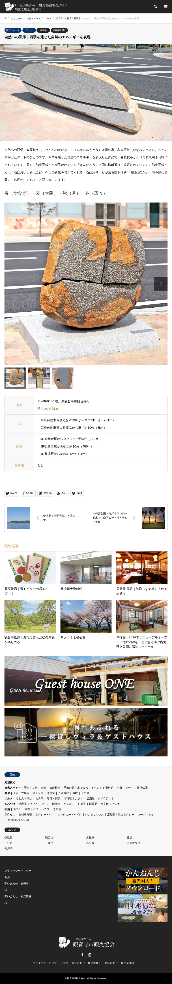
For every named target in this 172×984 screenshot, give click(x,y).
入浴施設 (63, 793)
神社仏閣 (142, 787)
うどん (34, 803)
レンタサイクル (94, 814)
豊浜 (129, 837)
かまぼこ (69, 803)
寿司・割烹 (53, 798)
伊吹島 (8, 837)
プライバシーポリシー (17, 870)
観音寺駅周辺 (59, 30)
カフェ (79, 798)
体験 (75, 793)
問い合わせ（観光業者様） (121, 963)
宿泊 (7, 809)
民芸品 (93, 803)
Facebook (82, 954)
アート (29, 30)
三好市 (8, 843)
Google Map (49, 408)
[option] (86, 284)
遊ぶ (7, 793)
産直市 (105, 803)
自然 (43, 787)
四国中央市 (133, 843)
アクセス (9, 814)
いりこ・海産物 (50, 803)
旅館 (27, 809)
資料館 (109, 787)
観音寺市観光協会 (76, 978)
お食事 (39, 798)
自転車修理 (25, 814)
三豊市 (49, 843)
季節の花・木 (72, 787)
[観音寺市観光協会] (36, 6)
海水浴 (51, 793)
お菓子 (82, 803)
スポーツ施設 (21, 793)
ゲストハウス (41, 809)
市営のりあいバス (18, 819)
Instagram (89, 954)
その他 (85, 793)
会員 (7, 877)
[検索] (155, 6)
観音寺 (43, 30)
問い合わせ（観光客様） (86, 963)
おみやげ (9, 803)
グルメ (8, 798)
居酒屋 (90, 798)
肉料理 (68, 798)
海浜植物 (54, 787)
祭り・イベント (92, 787)
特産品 (23, 803)
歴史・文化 (30, 787)
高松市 (90, 843)
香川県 (8, 848)
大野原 (90, 837)
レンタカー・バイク (70, 814)
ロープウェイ (146, 814)
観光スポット (13, 30)
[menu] (165, 6)
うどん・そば (24, 798)
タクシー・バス (44, 814)
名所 (119, 787)
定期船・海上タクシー (120, 814)
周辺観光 (9, 782)
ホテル (17, 809)
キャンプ (38, 793)
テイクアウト (106, 798)
